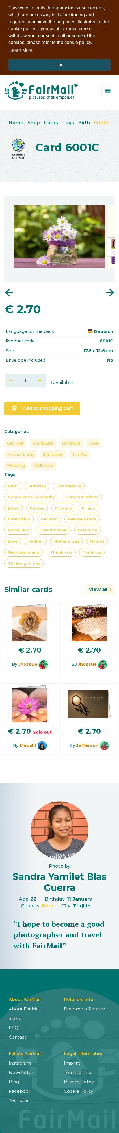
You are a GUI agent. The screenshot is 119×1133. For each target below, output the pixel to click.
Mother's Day (20, 454)
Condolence (68, 486)
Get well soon (82, 519)
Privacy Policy (79, 1081)
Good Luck (42, 443)
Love (94, 443)
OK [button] (60, 65)
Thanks (79, 454)
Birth (84, 122)
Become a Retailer (84, 1009)
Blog (14, 1081)
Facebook (20, 1091)
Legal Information (84, 1053)
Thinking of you (24, 563)
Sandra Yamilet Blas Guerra (60, 882)
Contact (17, 1037)
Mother (35, 541)
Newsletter (21, 1072)
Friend (89, 508)
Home (16, 122)
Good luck (18, 530)
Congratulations (82, 497)
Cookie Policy (78, 1091)
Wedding (16, 465)
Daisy (13, 508)
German (49, 519)
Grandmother (53, 530)
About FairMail (25, 1009)
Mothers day (66, 541)
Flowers (63, 508)
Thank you (61, 552)
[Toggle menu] (107, 90)
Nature (97, 541)
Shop (33, 122)
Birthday (37, 486)
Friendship (19, 519)
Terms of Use (78, 1072)
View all (98, 589)
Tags (68, 122)
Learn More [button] (21, 50)
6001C (101, 122)
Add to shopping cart (42, 408)
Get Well (15, 443)
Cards (51, 122)
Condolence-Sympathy (31, 497)
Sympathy (53, 454)
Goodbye (71, 443)
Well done (43, 465)
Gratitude (87, 530)
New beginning (24, 552)
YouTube (18, 1100)
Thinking (92, 552)
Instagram (20, 1063)
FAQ (13, 1027)
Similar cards (28, 589)
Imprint (72, 1063)
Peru (47, 906)
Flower (37, 508)
